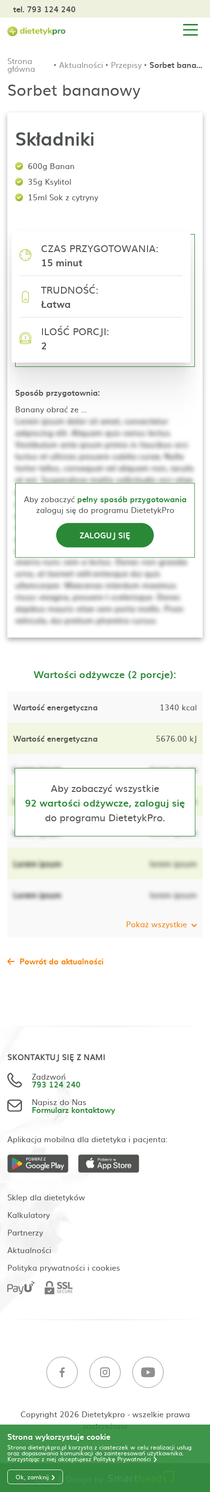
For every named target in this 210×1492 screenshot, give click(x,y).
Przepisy (126, 64)
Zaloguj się (105, 534)
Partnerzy (25, 1232)
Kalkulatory (28, 1214)
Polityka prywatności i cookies (63, 1267)
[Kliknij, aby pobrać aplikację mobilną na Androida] (42, 1163)
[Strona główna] (36, 30)
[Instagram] (105, 1372)
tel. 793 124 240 (44, 9)
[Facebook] (62, 1372)
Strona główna (21, 64)
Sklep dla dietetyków (46, 1197)
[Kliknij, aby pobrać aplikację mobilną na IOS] (113, 1163)
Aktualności (81, 64)
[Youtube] (148, 1372)
